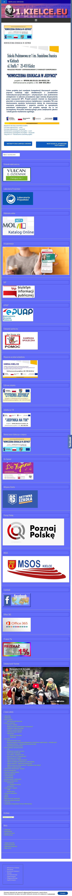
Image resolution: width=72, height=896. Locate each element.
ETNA (8, 789)
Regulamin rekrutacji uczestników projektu (16, 125)
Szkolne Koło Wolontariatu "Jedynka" (14, 768)
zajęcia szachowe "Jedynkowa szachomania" (19, 763)
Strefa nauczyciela (9, 844)
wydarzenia (7, 717)
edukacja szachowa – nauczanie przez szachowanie (21, 744)
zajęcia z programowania (14, 767)
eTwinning (7, 802)
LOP (8, 749)
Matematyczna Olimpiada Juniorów (18, 143)
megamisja (13, 737)
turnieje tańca (11, 791)
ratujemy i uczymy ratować (14, 730)
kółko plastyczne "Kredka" (14, 758)
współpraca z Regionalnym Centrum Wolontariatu (18, 804)
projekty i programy (9, 723)
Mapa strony (7, 848)
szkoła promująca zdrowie (14, 732)
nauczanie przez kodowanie (15, 746)
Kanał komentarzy (9, 833)
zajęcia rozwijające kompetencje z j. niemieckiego (20, 761)
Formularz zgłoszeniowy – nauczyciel (14, 129)
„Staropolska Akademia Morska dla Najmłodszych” (22, 2)
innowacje (7, 739)
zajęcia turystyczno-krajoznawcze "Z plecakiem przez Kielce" (24, 765)
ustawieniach (51, 894)
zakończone (10, 733)
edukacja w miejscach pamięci (15, 728)
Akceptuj (62, 893)
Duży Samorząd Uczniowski (12, 800)
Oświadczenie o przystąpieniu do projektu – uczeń (18, 131)
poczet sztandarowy (10, 770)
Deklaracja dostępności (10, 846)
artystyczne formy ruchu (14, 740)
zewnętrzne (10, 782)
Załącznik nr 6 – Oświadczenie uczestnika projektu (18, 134)
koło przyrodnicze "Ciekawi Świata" (16, 756)
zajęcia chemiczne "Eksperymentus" (17, 760)
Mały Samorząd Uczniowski (12, 798)
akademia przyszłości (16, 735)
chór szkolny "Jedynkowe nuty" (15, 754)
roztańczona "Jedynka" (10, 788)
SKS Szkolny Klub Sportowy (14, 721)
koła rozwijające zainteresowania (13, 747)
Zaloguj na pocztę (9, 843)
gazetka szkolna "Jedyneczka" (12, 779)
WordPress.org (8, 835)
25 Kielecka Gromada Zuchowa (15, 751)
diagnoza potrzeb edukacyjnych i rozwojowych (20, 726)
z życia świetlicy (8, 775)
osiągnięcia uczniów (15, 784)
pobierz (6, 796)
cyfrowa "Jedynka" (12, 724)
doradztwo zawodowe (10, 793)
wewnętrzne (10, 786)
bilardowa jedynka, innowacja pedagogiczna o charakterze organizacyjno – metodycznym (32, 742)
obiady (6, 795)
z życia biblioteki (8, 777)
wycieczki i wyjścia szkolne (11, 772)
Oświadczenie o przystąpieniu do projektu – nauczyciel (19, 132)
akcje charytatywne (9, 774)
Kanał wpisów (8, 831)
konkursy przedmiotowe (11, 781)
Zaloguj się (7, 829)
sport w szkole (8, 719)
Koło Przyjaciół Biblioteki (13, 753)
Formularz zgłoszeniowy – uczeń (13, 127)
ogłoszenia (7, 716)
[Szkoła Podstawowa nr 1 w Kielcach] (9, 10)
